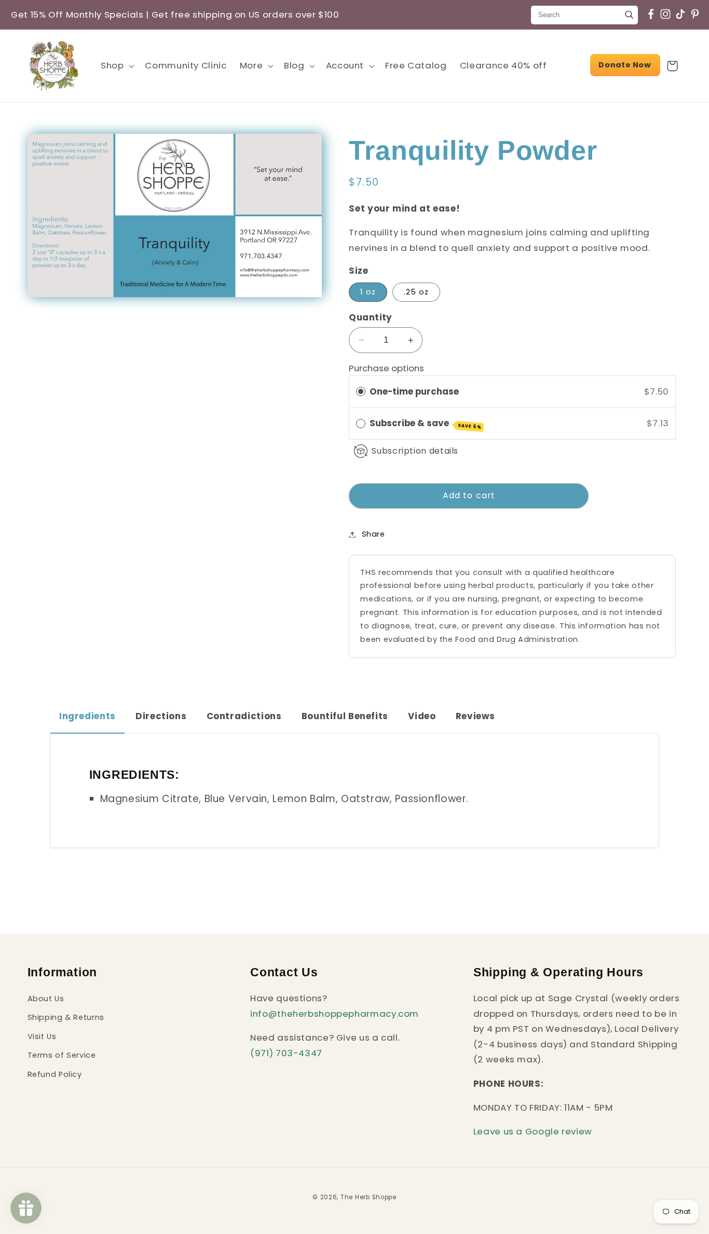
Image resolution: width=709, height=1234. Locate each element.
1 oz (367, 292)
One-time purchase (414, 391)
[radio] (360, 392)
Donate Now (624, 65)
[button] (116, 65)
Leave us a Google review (532, 1132)
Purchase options (386, 368)
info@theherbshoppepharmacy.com (334, 1013)
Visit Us (42, 1036)
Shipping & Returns (66, 1018)
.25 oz (416, 292)
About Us (46, 998)
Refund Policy (55, 1074)
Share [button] (373, 534)
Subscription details (415, 451)
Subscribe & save (426, 423)
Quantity (370, 317)
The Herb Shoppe (368, 1197)
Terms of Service (62, 1055)
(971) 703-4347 (286, 1053)
